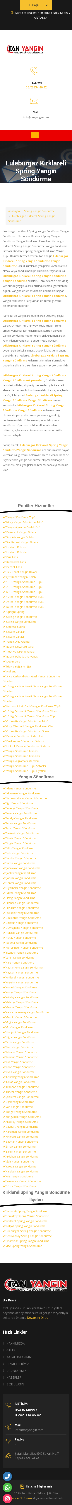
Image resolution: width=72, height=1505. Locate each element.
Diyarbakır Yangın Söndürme (23, 888)
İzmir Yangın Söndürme (20, 957)
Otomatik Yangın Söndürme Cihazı (27, 731)
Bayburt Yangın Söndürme (22, 1126)
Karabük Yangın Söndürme (22, 1171)
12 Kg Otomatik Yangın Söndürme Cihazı (31, 711)
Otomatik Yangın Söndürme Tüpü (27, 721)
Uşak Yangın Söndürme (20, 1102)
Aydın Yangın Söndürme (20, 828)
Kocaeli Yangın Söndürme (21, 987)
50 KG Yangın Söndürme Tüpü (25, 607)
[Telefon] (7, 1476)
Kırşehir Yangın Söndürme (22, 982)
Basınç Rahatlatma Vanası (22, 656)
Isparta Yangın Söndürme (21, 942)
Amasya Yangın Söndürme (22, 808)
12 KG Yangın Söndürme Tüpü (25, 597)
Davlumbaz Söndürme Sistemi (25, 741)
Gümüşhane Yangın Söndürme (24, 927)
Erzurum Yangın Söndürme (22, 908)
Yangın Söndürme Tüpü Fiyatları (26, 771)
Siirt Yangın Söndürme (19, 1062)
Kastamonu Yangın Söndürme (24, 967)
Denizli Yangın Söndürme (21, 883)
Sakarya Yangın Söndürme (22, 1052)
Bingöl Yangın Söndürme (21, 843)
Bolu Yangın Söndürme (20, 853)
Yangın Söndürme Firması (22, 751)
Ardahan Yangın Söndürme (22, 1156)
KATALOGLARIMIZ (19, 1357)
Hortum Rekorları (17, 552)
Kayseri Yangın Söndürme (22, 972)
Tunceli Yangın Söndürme (21, 1092)
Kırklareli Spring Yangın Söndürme (27, 1221)
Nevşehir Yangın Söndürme (23, 1032)
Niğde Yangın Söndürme (21, 1037)
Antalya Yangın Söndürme (21, 818)
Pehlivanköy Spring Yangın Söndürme (29, 1236)
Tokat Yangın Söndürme (21, 1082)
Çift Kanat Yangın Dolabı (21, 577)
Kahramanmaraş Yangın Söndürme (27, 1012)
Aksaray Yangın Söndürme (22, 1121)
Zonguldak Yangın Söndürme (23, 1116)
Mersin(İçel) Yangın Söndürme (24, 947)
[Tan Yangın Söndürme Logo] (36, 1284)
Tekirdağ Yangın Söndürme (22, 1077)
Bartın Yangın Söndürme (21, 1151)
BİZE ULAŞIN (15, 1384)
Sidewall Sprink (15, 626)
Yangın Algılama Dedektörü (23, 527)
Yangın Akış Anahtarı (18, 641)
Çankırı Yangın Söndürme (21, 873)
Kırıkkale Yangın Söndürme (22, 1136)
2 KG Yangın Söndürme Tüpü (24, 587)
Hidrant (11, 671)
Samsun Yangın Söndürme (22, 1057)
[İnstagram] (7, 1498)
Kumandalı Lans (16, 562)
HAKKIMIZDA (15, 1343)
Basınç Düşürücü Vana (20, 646)
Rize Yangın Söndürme (20, 1047)
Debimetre (13, 661)
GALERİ (11, 1350)
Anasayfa (14, 211)
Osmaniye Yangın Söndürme (23, 1181)
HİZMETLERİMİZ (17, 1364)
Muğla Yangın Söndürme (21, 1022)
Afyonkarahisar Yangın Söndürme (26, 798)
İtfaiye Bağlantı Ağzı (18, 666)
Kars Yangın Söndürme (20, 962)
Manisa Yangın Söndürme (21, 1007)
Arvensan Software (20, 1498)
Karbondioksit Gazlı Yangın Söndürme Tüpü (33, 706)
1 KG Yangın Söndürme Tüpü (24, 582)
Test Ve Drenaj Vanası (20, 651)
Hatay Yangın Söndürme (21, 937)
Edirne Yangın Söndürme (21, 893)
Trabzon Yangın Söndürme (22, 1087)
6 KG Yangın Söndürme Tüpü (24, 592)
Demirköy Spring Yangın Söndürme (27, 1216)
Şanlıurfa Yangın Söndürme (22, 1097)
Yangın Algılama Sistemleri (22, 761)
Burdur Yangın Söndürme (21, 858)
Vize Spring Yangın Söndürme (24, 1246)
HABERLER (13, 1377)
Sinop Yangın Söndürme (20, 1067)
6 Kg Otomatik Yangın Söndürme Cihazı (30, 726)
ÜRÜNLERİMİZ (16, 1371)
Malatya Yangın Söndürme (22, 1002)
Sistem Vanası (15, 636)
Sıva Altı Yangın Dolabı (20, 537)
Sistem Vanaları (15, 631)
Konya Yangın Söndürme (21, 992)
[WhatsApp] (7, 1487)
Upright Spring (15, 611)
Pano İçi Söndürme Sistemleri (24, 736)
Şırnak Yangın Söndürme (21, 1146)
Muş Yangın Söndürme (19, 1027)
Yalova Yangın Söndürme (21, 1166)
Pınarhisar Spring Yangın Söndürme (27, 1241)
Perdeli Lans (14, 567)
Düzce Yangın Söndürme (21, 1186)
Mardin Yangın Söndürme (21, 1017)
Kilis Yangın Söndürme (19, 1176)
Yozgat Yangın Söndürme (21, 1112)
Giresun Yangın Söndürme (22, 922)
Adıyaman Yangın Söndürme (23, 793)
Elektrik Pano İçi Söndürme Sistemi (28, 746)
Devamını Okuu (37, 1318)
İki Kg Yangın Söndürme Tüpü (24, 522)
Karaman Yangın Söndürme (23, 1131)
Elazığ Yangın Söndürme (20, 898)
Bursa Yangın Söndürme (21, 863)
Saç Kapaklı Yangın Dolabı (22, 542)
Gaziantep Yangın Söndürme (23, 918)
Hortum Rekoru (16, 547)
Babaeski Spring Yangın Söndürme (27, 1211)
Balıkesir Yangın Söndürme (22, 833)
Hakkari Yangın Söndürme (22, 932)
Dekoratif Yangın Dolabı (21, 532)
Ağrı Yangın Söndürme (19, 803)
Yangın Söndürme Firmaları (23, 756)
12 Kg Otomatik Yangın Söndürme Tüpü (31, 716)
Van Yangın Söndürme (19, 1107)
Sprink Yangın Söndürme (21, 621)
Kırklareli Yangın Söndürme (22, 977)
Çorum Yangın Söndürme (21, 878)
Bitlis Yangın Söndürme (20, 848)
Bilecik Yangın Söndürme (21, 838)
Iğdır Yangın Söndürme (20, 1161)
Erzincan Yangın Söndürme (22, 903)
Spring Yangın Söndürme (39, 211)
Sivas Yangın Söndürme (20, 1072)
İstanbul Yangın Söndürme (22, 952)
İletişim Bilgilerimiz (39, 1486)
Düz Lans (12, 557)
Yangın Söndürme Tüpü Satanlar (26, 766)
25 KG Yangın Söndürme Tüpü (25, 602)
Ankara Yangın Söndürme (21, 813)
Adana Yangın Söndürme (21, 788)
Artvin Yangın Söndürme (21, 823)
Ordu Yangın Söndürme (20, 1042)
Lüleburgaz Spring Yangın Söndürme (28, 1231)
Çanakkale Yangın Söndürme (23, 868)
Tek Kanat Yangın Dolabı (21, 572)
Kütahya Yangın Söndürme (22, 997)
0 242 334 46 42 (36, 87)
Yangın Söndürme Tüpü (20, 517)
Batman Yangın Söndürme (22, 1141)
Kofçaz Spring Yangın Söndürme (26, 1226)
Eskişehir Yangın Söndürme (22, 913)
